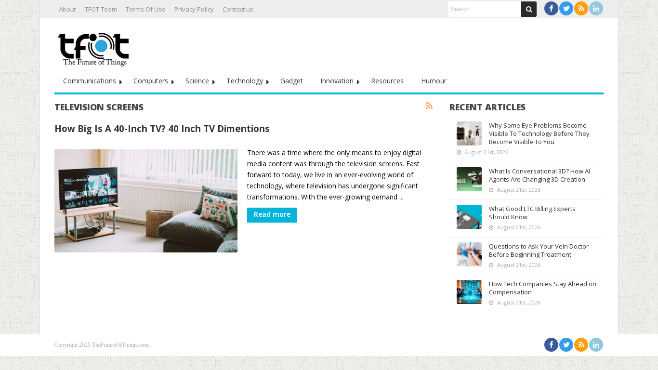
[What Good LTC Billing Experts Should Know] (469, 217)
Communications (89, 80)
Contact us (238, 9)
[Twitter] (566, 8)
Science (197, 80)
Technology (244, 80)
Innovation (337, 80)
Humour (434, 80)
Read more (272, 214)
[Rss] (581, 8)
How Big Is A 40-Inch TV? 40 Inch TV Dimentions (162, 128)
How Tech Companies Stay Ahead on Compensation (542, 287)
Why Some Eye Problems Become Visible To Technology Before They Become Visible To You (539, 133)
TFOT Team (101, 9)
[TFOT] (95, 46)
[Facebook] (551, 8)
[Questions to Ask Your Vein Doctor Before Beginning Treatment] (469, 254)
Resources (387, 80)
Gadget (291, 80)
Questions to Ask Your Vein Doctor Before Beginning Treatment (539, 250)
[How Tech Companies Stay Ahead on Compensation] (469, 292)
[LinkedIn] (596, 8)
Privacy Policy (194, 9)
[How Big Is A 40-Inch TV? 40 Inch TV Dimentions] (145, 200)
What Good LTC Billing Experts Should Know (532, 212)
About (67, 9)
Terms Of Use (146, 9)
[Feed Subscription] (429, 106)
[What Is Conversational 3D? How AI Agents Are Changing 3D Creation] (469, 179)
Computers (150, 80)
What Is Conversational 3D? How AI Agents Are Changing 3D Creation (539, 175)
